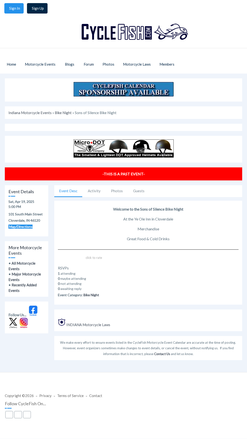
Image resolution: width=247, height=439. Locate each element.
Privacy (45, 395)
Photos (117, 191)
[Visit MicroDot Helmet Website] (124, 156)
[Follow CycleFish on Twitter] (13, 327)
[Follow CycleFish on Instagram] (24, 327)
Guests (138, 191)
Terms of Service (70, 395)
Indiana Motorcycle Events (30, 112)
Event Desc (68, 191)
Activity (94, 191)
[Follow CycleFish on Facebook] (33, 315)
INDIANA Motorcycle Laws (88, 324)
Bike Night (63, 112)
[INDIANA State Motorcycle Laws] (62, 324)
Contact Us (162, 354)
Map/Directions (20, 227)
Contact (95, 395)
